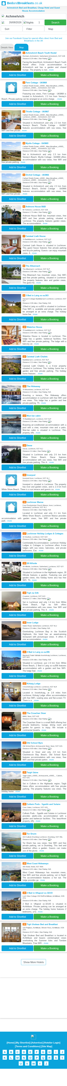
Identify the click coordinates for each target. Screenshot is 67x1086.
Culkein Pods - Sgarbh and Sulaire (43, 804)
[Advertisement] (33, 998)
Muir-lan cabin (34, 416)
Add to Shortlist (17, 75)
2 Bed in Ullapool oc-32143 (40, 893)
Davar (29, 445)
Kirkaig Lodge (33, 683)
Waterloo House (34, 327)
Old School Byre (35, 743)
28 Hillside (32, 563)
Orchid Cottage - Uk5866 (37, 175)
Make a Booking (50, 75)
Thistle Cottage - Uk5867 (37, 111)
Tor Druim (31, 834)
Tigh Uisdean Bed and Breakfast (42, 924)
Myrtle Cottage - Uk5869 (37, 143)
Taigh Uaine (32, 772)
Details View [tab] (7, 47)
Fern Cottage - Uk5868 (36, 82)
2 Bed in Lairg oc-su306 (38, 652)
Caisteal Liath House (35, 236)
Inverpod (31, 475)
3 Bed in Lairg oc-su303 (37, 295)
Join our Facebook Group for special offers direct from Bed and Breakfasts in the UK (33, 39)
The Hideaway (33, 386)
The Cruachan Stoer (36, 713)
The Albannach (33, 266)
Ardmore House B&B (36, 206)
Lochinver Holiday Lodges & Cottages (45, 533)
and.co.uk (24, 3)
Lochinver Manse (35, 502)
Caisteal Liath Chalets (37, 356)
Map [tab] (21, 47)
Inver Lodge (32, 622)
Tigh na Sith (33, 593)
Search (55, 22)
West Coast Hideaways (37, 863)
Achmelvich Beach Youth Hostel (41, 53)
